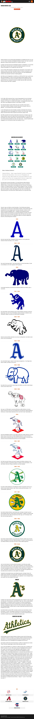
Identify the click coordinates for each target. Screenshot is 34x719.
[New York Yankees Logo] (8, 693)
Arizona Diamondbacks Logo (8, 701)
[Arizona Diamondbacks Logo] (8, 700)
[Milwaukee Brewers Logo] (25, 700)
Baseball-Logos (20, 7)
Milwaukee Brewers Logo (25, 701)
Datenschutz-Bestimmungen (5, 717)
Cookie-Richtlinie (13, 717)
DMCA (18, 717)
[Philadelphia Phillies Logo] (17, 706)
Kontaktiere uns (22, 717)
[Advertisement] (17, 19)
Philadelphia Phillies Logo (17, 707)
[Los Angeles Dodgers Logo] (25, 693)
